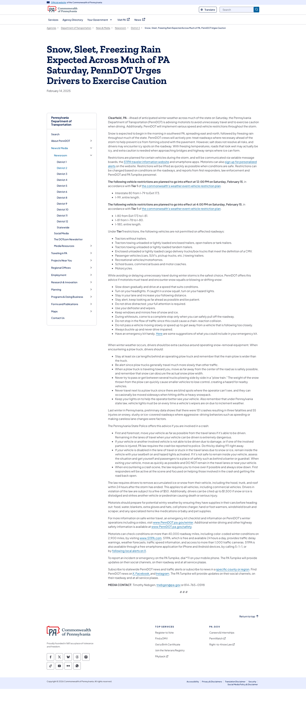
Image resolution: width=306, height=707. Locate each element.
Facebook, (142, 573)
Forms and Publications (64, 304)
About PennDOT (60, 140)
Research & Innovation (64, 282)
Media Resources (64, 245)
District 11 (62, 215)
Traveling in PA (59, 253)
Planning (56, 289)
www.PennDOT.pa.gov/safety (171, 526)
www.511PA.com (151, 538)
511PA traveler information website (146, 162)
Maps (54, 311)
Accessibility (193, 681)
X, (134, 573)
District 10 (62, 209)
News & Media (59, 148)
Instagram (162, 573)
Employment (58, 274)
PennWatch (216, 638)
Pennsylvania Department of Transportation (61, 121)
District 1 (62, 161)
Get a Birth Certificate (167, 644)
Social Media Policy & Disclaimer (243, 684)
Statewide (63, 227)
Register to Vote (164, 632)
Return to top (247, 616)
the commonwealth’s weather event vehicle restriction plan (181, 186)
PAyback (160, 656)
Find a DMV (161, 638)
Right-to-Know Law (220, 644)
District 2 (62, 167)
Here (159, 333)
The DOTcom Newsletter (68, 239)
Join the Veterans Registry (170, 650)
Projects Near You (61, 260)
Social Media (61, 233)
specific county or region (232, 569)
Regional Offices (61, 267)
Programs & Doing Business (67, 296)
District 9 (62, 203)
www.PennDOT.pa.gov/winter (173, 522)
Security (252, 681)
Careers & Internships (221, 632)
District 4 (62, 179)
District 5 (62, 185)
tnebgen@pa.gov (168, 585)
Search (55, 134)
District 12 (62, 221)
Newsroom (60, 155)
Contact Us (57, 317)
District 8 (62, 197)
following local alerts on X (129, 551)
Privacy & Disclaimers (212, 681)
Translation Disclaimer (235, 681)
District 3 (62, 173)
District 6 (62, 191)
